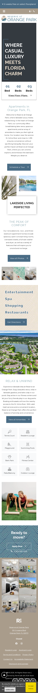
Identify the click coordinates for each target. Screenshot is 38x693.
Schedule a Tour (17, 166)
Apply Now (21, 545)
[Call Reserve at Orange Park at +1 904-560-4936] (34, 11)
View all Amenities (17, 418)
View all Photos (17, 257)
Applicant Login (25, 649)
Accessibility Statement (23, 658)
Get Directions (14, 321)
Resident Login (11, 649)
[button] (19, 4)
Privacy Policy (27, 653)
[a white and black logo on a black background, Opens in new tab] (19, 619)
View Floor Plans (18, 94)
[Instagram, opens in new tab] (21, 642)
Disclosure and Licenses (18, 662)
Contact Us (7, 658)
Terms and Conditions (11, 653)
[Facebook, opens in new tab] (16, 642)
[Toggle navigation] (4, 11)
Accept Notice (30, 687)
